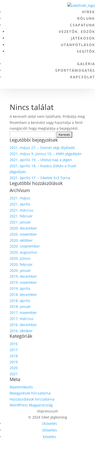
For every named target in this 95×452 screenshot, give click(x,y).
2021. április (20, 204)
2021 (14, 373)
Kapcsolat (82, 76)
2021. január (20, 222)
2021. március (21, 210)
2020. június (20, 258)
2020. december (23, 228)
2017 (14, 349)
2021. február (21, 216)
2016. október (21, 330)
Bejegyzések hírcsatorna (30, 393)
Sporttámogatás (75, 70)
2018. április (20, 300)
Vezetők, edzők (77, 31)
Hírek (88, 11)
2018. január (20, 306)
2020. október (21, 240)
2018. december (23, 294)
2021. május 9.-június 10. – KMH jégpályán (46, 153)
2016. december (23, 324)
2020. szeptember (25, 246)
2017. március (21, 318)
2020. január (20, 270)
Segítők (86, 51)
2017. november (23, 312)
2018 (14, 355)
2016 (14, 343)
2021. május (20, 198)
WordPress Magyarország (31, 405)
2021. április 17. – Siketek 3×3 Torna (40, 177)
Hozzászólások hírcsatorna (32, 399)
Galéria (86, 63)
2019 (14, 362)
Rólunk (86, 18)
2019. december (23, 276)
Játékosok (83, 38)
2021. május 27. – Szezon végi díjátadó (42, 147)
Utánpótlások (78, 44)
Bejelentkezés (21, 387)
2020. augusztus (23, 252)
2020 (14, 367)
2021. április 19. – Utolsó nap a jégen (41, 159)
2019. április (20, 288)
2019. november (23, 282)
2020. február (21, 264)
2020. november (23, 234)
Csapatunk (82, 25)
